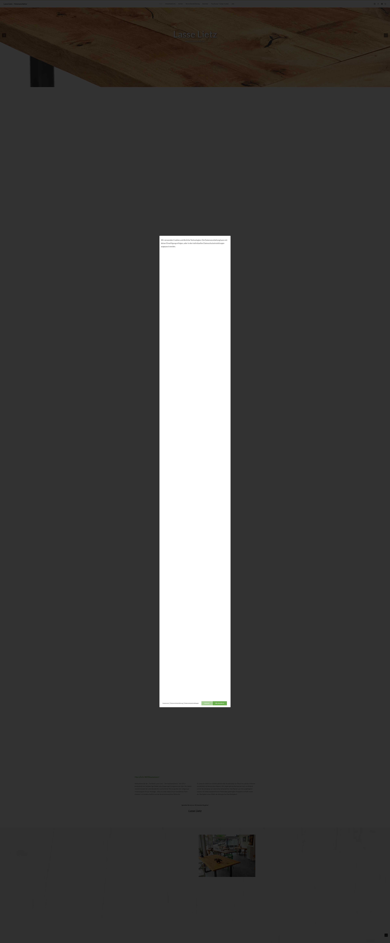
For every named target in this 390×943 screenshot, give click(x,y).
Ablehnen (206, 703)
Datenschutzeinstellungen (191, 703)
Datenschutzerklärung (176, 703)
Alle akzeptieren (219, 703)
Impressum (165, 703)
